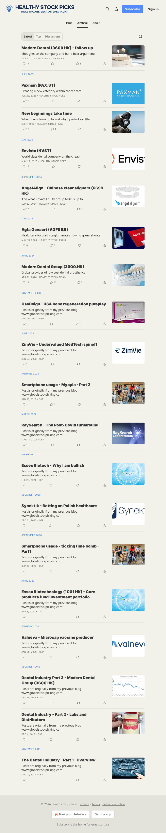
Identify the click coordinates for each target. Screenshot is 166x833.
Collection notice (113, 804)
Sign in (153, 9)
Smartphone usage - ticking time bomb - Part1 (60, 549)
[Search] (107, 9)
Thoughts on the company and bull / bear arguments (58, 54)
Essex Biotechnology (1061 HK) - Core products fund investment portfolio (58, 594)
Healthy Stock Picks (51, 58)
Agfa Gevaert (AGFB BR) (44, 229)
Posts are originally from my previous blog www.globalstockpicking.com (51, 691)
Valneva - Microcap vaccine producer (57, 637)
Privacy (84, 804)
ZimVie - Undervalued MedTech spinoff (59, 344)
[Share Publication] (116, 9)
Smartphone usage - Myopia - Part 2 (55, 384)
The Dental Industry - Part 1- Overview (58, 760)
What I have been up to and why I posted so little (55, 119)
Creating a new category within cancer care (51, 91)
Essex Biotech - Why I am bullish (52, 465)
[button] (68, 23)
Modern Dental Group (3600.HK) (52, 266)
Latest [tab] (28, 36)
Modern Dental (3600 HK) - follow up (57, 48)
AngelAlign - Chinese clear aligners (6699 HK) (62, 191)
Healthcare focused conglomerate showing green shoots (60, 235)
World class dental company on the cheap (50, 156)
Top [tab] (38, 36)
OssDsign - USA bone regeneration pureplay (63, 304)
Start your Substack (72, 814)
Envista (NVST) (36, 150)
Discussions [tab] (52, 36)
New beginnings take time (46, 113)
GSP (41, 318)
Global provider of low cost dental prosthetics (53, 272)
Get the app (103, 814)
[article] (83, 56)
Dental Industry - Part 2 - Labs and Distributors (53, 717)
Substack (63, 824)
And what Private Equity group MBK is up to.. (52, 199)
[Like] (24, 485)
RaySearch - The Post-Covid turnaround (59, 425)
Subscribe (132, 9)
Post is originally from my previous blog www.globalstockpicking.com (49, 312)
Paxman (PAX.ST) (38, 85)
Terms (96, 804)
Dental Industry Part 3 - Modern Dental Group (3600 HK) (58, 680)
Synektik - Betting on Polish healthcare (59, 505)
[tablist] (42, 36)
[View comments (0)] (52, 63)
